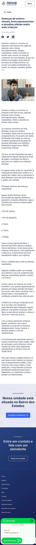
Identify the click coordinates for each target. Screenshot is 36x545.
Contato (4, 496)
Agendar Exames (7, 504)
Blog (3, 492)
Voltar (9, 12)
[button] (31, 520)
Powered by (18, 524)
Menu (30, 4)
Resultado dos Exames (9, 508)
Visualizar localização (16, 415)
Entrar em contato (18, 458)
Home (3, 476)
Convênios (5, 488)
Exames (4, 480)
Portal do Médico (7, 500)
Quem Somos (6, 484)
